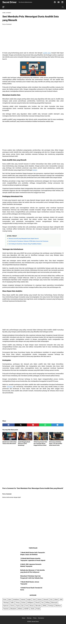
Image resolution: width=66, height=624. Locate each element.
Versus (18, 602)
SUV (51, 599)
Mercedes (38, 605)
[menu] (4, 7)
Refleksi (20, 608)
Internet (23, 599)
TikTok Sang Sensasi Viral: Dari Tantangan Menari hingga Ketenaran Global (40, 443)
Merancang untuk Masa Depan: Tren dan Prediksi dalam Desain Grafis (55, 443)
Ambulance (16, 599)
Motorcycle (54, 602)
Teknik (32, 608)
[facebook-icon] (55, 2)
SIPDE (44, 605)
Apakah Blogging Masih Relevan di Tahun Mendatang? (24, 443)
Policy (34, 618)
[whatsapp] (45, 424)
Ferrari (12, 605)
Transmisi (6, 608)
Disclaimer (41, 618)
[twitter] (21, 424)
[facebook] (8, 424)
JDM (61, 599)
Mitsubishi (13, 608)
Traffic (12, 602)
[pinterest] (33, 424)
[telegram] (57, 424)
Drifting (47, 602)
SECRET (26, 608)
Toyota (18, 605)
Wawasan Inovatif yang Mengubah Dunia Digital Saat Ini (24, 238)
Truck (34, 599)
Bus (23, 605)
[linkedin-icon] (62, 2)
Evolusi (23, 602)
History (40, 599)
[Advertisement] (33, 38)
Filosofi (37, 602)
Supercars (6, 605)
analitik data (47, 53)
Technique (51, 605)
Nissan (32, 605)
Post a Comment (7, 24)
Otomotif (45, 599)
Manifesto (58, 605)
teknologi (10, 386)
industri (34, 170)
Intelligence (30, 602)
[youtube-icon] (58, 2)
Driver (4, 599)
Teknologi (6, 602)
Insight (29, 599)
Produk (38, 608)
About (23, 618)
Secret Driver (9, 2)
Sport (9, 599)
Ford (27, 605)
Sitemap (29, 618)
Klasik (56, 599)
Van (42, 602)
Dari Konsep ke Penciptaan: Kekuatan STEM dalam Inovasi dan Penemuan (28, 241)
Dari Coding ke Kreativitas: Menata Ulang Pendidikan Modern (25, 244)
